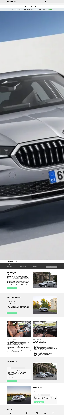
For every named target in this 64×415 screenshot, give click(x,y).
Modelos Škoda (25, 3)
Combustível (8, 264)
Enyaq (44, 9)
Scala (16, 9)
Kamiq (28, 9)
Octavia (20, 9)
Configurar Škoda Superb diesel (39, 402)
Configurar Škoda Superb (11, 380)
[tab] (9, 368)
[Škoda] (10, 1)
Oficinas (33, 3)
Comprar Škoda (16, 3)
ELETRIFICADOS (50, 9)
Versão (34, 264)
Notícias (48, 3)
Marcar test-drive (11, 287)
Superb (24, 9)
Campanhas (40, 3)
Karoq (32, 9)
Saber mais (11, 312)
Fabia (12, 9)
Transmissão (21, 264)
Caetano (8, 3)
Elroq (40, 9)
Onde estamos (55, 3)
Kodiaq (36, 9)
